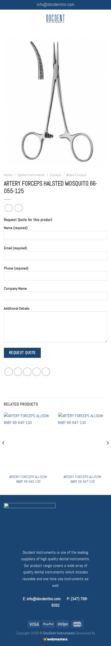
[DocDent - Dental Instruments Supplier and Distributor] (55, 19)
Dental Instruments (31, 175)
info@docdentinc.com (55, 4)
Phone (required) (16, 268)
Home (8, 175)
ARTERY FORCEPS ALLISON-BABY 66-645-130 (28, 479)
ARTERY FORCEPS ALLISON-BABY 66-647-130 (83, 479)
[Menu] (7, 18)
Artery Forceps (76, 175)
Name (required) (16, 227)
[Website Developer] (55, 639)
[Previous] (3, 453)
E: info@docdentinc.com (42, 598)
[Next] (107, 453)
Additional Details (16, 308)
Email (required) (15, 248)
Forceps (55, 175)
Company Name (15, 288)
